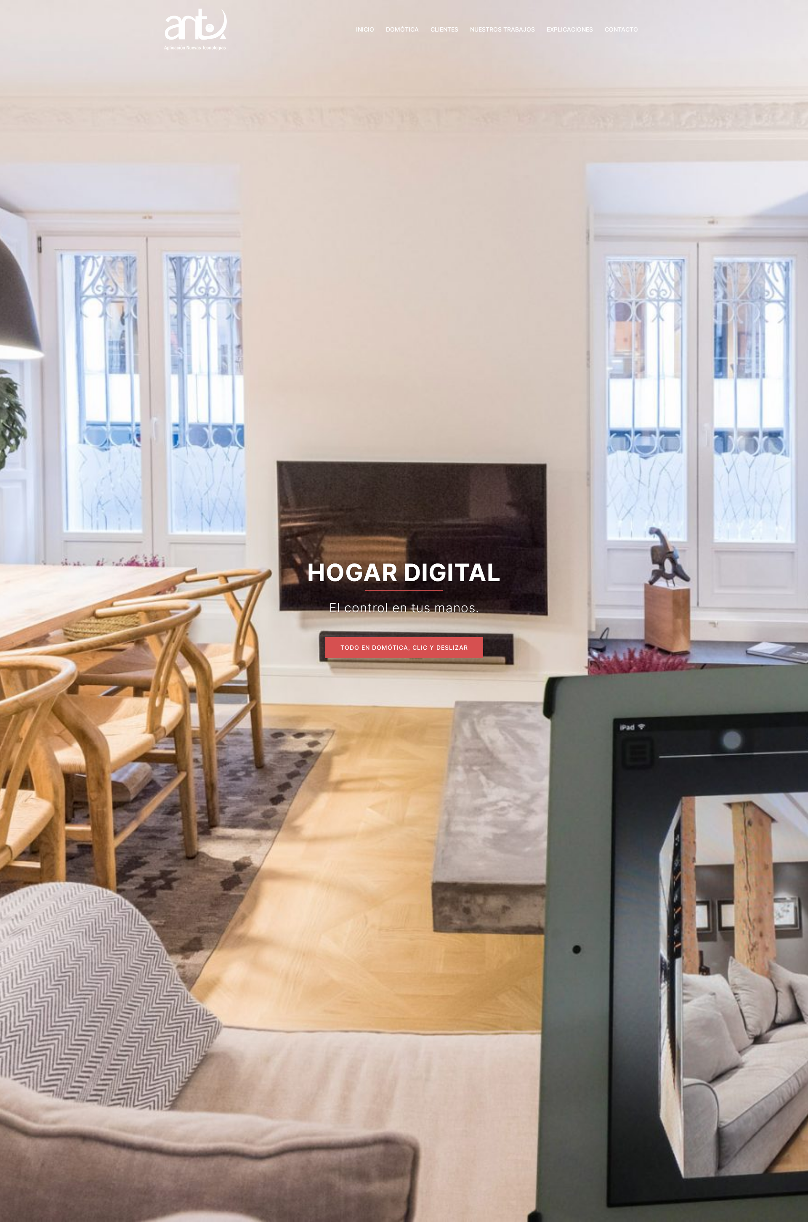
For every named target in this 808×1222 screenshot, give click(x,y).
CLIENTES (444, 29)
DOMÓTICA (402, 29)
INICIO (365, 29)
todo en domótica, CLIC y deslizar (404, 647)
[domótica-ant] (195, 28)
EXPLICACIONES (570, 29)
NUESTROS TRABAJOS (502, 29)
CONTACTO (621, 29)
